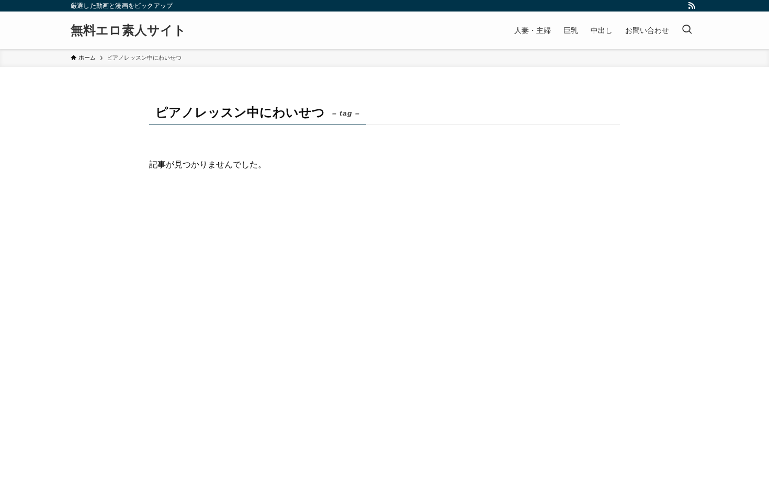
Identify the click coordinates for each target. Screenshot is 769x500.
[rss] (691, 6)
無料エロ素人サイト (128, 30)
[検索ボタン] (686, 30)
